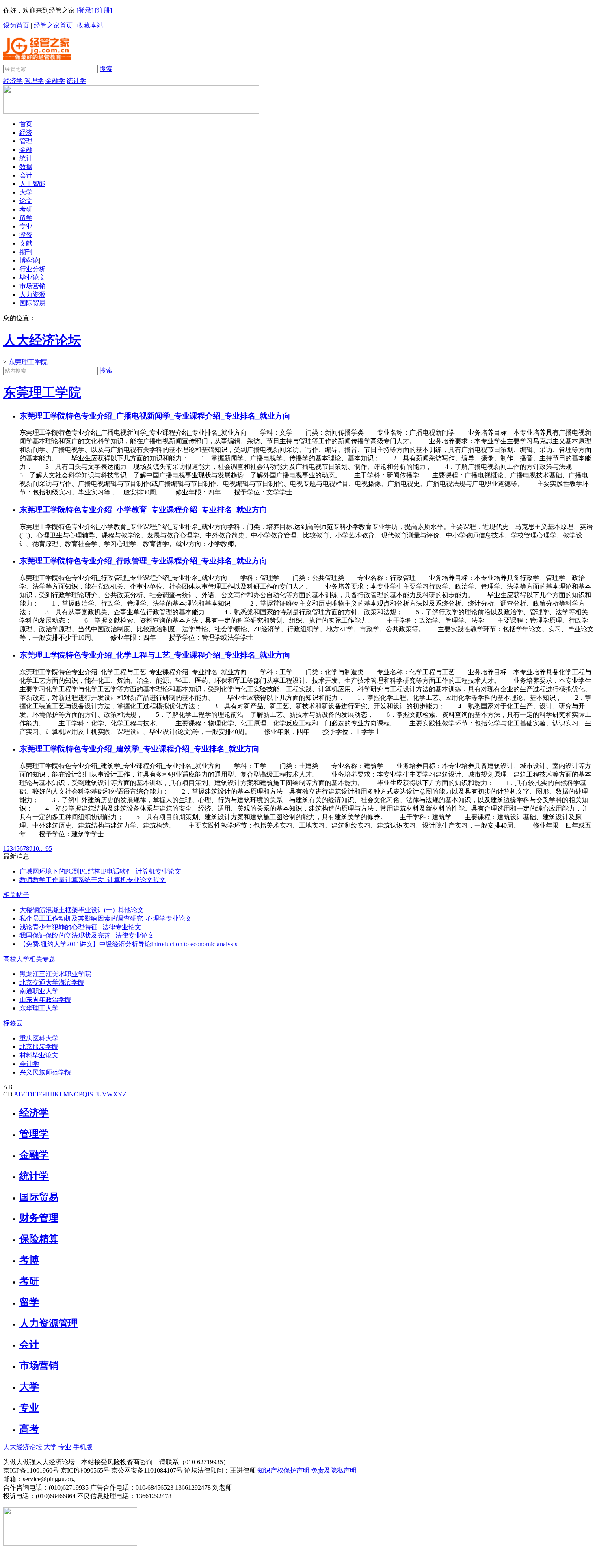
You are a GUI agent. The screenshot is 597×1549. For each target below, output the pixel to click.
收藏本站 (90, 25)
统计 (25, 158)
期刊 (25, 251)
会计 (25, 175)
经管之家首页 (53, 25)
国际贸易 (32, 303)
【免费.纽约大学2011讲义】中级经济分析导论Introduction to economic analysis (128, 944)
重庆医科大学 (38, 1038)
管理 (25, 141)
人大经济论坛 (22, 1446)
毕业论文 (32, 277)
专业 (25, 226)
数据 (25, 166)
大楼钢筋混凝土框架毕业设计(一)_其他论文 (81, 909)
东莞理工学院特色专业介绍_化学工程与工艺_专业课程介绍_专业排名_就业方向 (154, 655)
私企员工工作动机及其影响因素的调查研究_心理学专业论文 (105, 918)
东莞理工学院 (28, 361)
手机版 (83, 1446)
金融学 (55, 80)
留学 (25, 217)
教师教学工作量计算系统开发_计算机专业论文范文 (92, 879)
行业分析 (32, 268)
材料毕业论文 (38, 1055)
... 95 (45, 848)
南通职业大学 (38, 991)
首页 (25, 124)
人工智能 (32, 183)
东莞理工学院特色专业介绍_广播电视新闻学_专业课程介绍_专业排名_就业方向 (154, 416)
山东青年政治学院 (45, 999)
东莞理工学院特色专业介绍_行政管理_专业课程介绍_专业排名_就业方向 (143, 561)
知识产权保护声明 (283, 1470)
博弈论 (29, 260)
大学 (25, 192)
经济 (25, 132)
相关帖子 (16, 894)
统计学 (76, 80)
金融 (25, 149)
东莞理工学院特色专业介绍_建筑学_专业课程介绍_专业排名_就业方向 (139, 748)
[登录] (84, 10)
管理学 (34, 80)
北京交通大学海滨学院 (51, 982)
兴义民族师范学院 (45, 1072)
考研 (25, 209)
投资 (25, 234)
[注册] (103, 10)
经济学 (13, 80)
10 (35, 848)
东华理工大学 (38, 1008)
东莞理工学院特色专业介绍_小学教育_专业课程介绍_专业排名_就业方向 (143, 509)
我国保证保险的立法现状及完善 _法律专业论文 (86, 935)
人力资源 (32, 294)
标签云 (13, 1023)
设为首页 (16, 25)
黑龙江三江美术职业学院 (55, 974)
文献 (25, 243)
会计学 (29, 1063)
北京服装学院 (38, 1046)
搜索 (106, 68)
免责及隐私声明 (334, 1470)
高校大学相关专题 (29, 959)
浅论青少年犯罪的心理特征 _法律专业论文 (80, 926)
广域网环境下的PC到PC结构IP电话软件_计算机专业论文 (100, 871)
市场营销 (32, 286)
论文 (25, 200)
